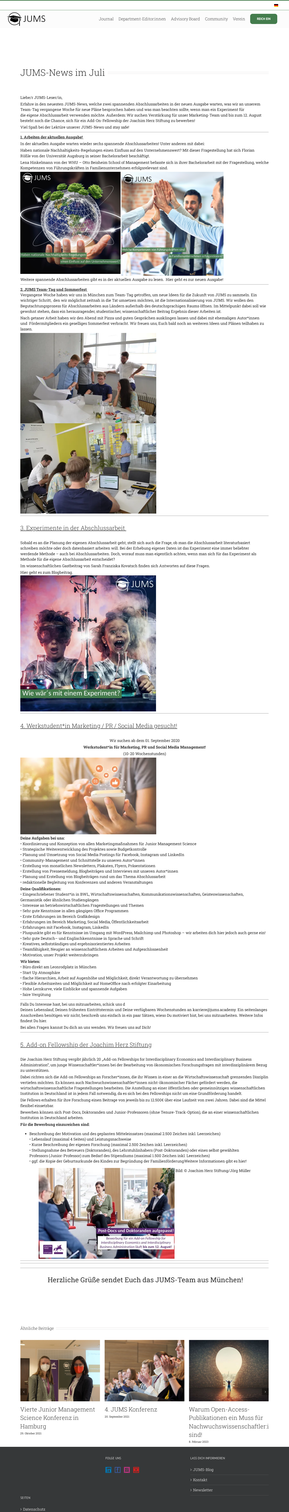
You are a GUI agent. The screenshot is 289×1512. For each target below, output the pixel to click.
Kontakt (200, 1479)
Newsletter (203, 1490)
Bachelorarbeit (115, 155)
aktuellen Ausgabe (48, 143)
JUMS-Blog (203, 1469)
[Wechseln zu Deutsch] (276, 5)
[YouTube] (136, 1470)
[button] (23, 1391)
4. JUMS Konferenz (131, 1409)
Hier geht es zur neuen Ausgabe (194, 279)
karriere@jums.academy (214, 1009)
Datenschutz (34, 1509)
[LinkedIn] (108, 1470)
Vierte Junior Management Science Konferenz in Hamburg (57, 1417)
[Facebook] (118, 1470)
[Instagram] (127, 1470)
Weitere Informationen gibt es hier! (215, 1161)
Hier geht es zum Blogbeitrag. (46, 572)
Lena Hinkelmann (36, 162)
